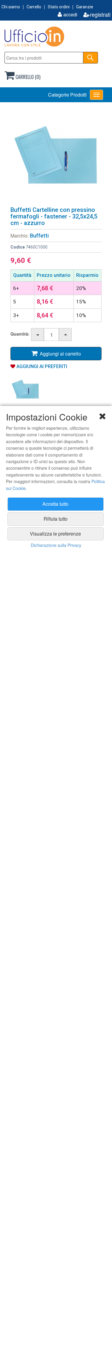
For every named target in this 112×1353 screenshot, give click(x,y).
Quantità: (20, 334)
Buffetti (39, 235)
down (37, 334)
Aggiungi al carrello (59, 353)
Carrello (34, 6)
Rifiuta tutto (55, 518)
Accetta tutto (55, 503)
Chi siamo (10, 6)
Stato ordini (59, 6)
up (65, 334)
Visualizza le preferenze (55, 533)
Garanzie (84, 6)
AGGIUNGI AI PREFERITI (41, 366)
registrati (100, 14)
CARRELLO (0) (27, 76)
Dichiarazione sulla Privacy (56, 545)
